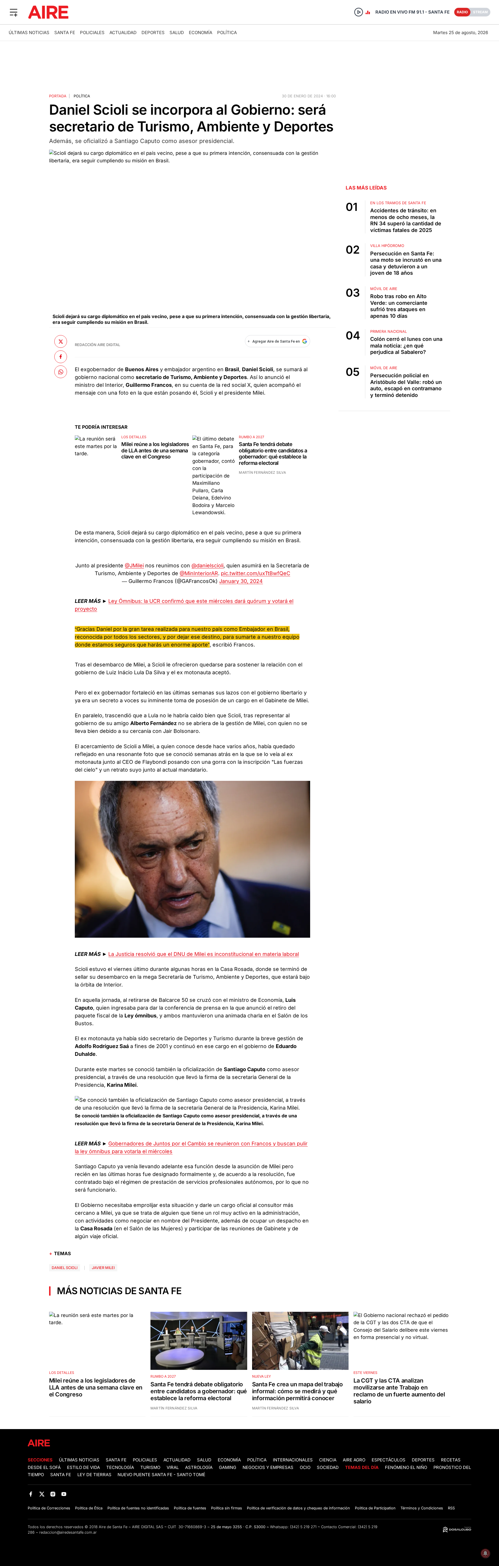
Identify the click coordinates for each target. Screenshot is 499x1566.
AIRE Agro (354, 1460)
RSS (451, 1508)
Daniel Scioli (64, 1268)
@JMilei (134, 565)
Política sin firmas (226, 1508)
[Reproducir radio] (358, 12)
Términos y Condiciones (422, 1508)
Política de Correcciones (49, 1508)
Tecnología (120, 1467)
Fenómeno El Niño (406, 1467)
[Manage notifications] (485, 1553)
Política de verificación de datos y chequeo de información (298, 1508)
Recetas (451, 1460)
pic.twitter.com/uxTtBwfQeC (255, 573)
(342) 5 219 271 (303, 1527)
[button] (13, 12)
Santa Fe (64, 32)
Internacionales (293, 1460)
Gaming (227, 1467)
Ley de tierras (95, 1474)
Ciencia (327, 1460)
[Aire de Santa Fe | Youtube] (64, 1494)
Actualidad (123, 32)
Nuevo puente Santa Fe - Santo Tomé (161, 1474)
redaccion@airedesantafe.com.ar (68, 1532)
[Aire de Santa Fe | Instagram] (53, 1494)
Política (227, 32)
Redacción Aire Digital (97, 345)
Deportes (153, 32)
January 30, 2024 (241, 581)
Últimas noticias (29, 32)
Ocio (305, 1467)
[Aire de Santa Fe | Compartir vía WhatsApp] (60, 371)
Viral (173, 1467)
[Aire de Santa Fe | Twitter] (42, 1494)
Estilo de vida (83, 1467)
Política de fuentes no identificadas (138, 1508)
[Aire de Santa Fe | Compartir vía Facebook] (60, 356)
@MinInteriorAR (199, 573)
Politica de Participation (375, 1508)
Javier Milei (103, 1268)
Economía (200, 32)
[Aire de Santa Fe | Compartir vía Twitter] (60, 341)
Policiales (92, 32)
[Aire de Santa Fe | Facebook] (31, 1494)
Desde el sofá (44, 1467)
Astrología (199, 1467)
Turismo (150, 1467)
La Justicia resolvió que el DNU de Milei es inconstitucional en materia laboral (203, 954)
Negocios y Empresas (268, 1467)
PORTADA (57, 96)
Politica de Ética (89, 1508)
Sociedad (328, 1467)
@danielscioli (207, 565)
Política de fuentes (190, 1508)
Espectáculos (388, 1460)
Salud (177, 32)
